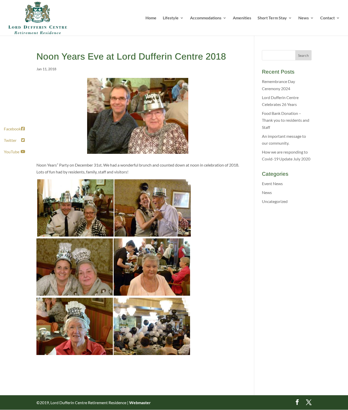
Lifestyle (171, 18)
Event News (272, 183)
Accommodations (205, 18)
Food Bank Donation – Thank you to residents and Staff (285, 120)
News (303, 18)
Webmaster (140, 402)
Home (150, 18)
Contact (327, 18)
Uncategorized (275, 201)
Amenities (242, 18)
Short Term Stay (272, 18)
